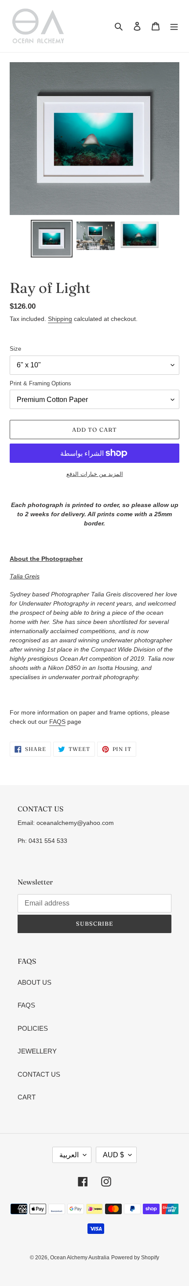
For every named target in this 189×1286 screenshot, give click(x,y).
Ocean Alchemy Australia (79, 1257)
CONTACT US (39, 1074)
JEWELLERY (37, 1051)
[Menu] (174, 26)
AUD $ (113, 1155)
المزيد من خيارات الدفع (94, 474)
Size (15, 348)
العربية (69, 1155)
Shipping (60, 318)
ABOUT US (34, 982)
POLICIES (33, 1028)
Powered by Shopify (135, 1257)
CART (27, 1097)
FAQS (57, 721)
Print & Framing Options (40, 383)
